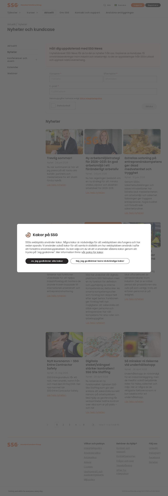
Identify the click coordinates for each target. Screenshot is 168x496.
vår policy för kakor (92, 252)
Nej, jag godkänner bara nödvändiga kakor (100, 261)
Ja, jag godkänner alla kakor (47, 261)
